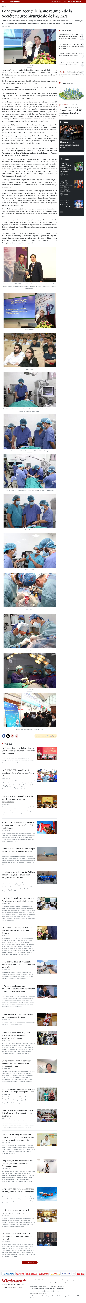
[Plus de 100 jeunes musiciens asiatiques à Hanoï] (71, 132)
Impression (12, 736)
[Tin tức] (74, 1274)
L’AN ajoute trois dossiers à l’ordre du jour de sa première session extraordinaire (17, 799)
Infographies (67, 83)
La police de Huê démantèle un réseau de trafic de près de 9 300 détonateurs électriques (17, 1113)
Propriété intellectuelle (41, 1280)
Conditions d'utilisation (54, 1280)
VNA (78, 1280)
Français (64, 1)
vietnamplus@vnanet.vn (40, 1293)
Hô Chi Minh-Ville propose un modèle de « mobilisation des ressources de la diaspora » (17, 930)
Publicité (61, 1283)
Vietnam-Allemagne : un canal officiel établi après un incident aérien (70, 54)
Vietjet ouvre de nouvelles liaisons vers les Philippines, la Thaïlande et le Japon (18, 1190)
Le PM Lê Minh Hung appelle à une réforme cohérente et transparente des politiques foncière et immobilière (18, 1137)
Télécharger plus (30, 1262)
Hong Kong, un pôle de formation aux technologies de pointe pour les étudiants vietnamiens (17, 1163)
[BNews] (82, 1274)
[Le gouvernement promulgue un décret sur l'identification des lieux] (47, 1019)
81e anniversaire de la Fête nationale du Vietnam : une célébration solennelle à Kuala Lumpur (18, 825)
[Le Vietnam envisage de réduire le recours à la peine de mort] (47, 1215)
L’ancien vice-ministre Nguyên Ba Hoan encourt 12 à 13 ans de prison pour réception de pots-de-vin (18, 875)
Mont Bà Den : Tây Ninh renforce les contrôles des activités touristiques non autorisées (18, 964)
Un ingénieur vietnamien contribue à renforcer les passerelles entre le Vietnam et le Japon (17, 1063)
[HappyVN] (48, 1274)
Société (4, 6)
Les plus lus (66, 31)
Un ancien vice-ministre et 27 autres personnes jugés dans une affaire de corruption (17, 1236)
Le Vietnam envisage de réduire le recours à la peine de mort (16, 1211)
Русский (78, 1)
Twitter (8, 736)
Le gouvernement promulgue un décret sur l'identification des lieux (18, 1015)
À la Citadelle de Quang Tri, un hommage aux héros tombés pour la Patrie (71, 74)
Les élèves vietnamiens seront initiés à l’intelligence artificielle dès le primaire (18, 899)
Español (70, 1)
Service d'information (51, 1283)
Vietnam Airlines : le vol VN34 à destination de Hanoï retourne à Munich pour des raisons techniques (71, 36)
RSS (63, 1280)
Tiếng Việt (53, 1)
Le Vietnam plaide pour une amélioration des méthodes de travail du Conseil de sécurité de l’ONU (18, 989)
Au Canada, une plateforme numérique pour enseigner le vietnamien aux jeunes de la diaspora (71, 46)
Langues (73, 1280)
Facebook (3, 736)
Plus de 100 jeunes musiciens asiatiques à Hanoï (69, 145)
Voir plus (8, 744)
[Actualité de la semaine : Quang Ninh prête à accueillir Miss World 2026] (78, 204)
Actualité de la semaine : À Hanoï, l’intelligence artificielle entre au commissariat (66, 167)
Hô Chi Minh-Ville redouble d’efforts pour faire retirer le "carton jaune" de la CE (18, 773)
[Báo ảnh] (36, 1274)
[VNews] (67, 1274)
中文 (74, 1)
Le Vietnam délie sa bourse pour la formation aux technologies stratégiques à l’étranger (16, 1035)
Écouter (66, 174)
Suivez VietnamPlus (41, 736)
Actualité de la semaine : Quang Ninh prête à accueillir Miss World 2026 (66, 205)
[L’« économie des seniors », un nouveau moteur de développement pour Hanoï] (47, 1094)
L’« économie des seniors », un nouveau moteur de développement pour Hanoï (18, 1090)
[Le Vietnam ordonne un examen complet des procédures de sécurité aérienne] (47, 854)
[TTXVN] (59, 1274)
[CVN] (13, 1274)
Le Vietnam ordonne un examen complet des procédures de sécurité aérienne (18, 850)
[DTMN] (25, 1274)
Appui (67, 1280)
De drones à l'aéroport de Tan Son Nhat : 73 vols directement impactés (71, 64)
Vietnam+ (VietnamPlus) (15, 1)
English (59, 1)
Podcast (66, 159)
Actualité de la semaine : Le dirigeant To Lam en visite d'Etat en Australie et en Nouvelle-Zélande (66, 186)
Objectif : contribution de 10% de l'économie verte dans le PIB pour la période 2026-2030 (70, 108)
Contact (67, 1283)
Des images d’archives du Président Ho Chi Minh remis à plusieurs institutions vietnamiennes (18, 751)
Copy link (16, 736)
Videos (65, 122)
